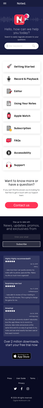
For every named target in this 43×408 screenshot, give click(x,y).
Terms (32, 378)
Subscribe (21, 244)
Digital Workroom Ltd (21, 400)
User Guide (21, 378)
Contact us (21, 205)
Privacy (21, 383)
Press (9, 378)
